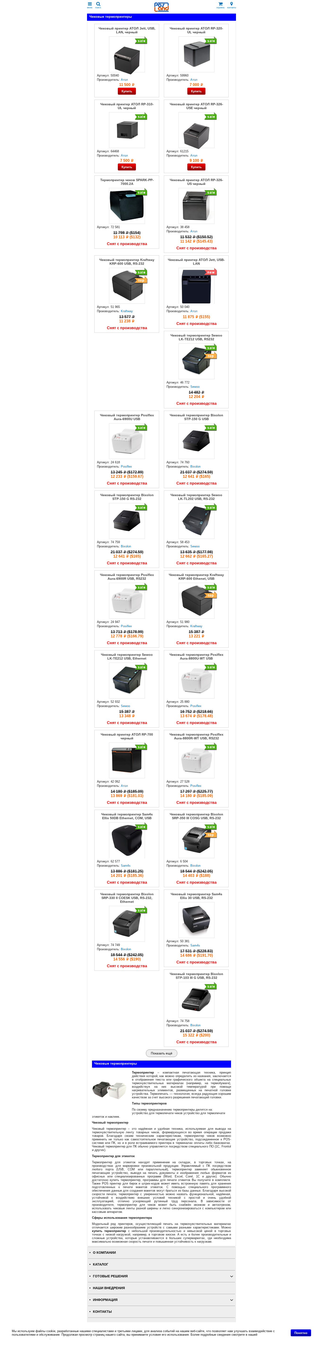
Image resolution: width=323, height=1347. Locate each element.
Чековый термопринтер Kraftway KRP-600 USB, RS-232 (126, 261)
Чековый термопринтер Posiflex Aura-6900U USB (127, 417)
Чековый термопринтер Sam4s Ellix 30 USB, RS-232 (196, 896)
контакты (231, 7)
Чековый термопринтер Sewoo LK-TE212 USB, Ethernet (127, 656)
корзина (220, 7)
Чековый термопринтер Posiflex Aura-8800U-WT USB (196, 656)
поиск (98, 7)
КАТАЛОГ (100, 1264)
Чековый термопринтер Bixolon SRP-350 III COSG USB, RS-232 (196, 816)
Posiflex (126, 466)
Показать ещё (161, 1053)
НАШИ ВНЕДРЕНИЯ (109, 1288)
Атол (193, 79)
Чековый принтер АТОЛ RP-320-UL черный (196, 30)
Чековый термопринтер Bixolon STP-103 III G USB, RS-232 (196, 976)
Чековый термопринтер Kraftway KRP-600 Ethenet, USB (196, 576)
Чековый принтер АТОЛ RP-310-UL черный (127, 106)
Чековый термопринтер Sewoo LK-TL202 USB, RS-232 (196, 497)
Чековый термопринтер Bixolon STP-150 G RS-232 (127, 497)
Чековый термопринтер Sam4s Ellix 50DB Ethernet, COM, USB (127, 816)
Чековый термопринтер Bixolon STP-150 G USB (196, 417)
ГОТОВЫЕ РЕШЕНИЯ (110, 1276)
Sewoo (195, 386)
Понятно (300, 1333)
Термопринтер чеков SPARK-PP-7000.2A (127, 182)
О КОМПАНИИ (104, 1252)
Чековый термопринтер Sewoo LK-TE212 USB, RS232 (196, 337)
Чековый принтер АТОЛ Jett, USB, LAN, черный (127, 30)
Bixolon (195, 466)
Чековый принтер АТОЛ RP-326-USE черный (196, 106)
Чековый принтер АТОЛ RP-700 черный (127, 736)
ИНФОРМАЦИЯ (105, 1300)
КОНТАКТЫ (102, 1311)
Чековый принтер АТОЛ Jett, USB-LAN (196, 261)
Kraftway (127, 311)
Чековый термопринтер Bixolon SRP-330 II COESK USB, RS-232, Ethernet (127, 898)
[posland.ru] (161, 11)
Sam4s (126, 865)
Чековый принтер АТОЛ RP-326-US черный (196, 182)
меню (89, 7)
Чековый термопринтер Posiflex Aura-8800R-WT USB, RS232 (196, 736)
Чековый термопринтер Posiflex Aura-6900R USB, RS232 (127, 576)
